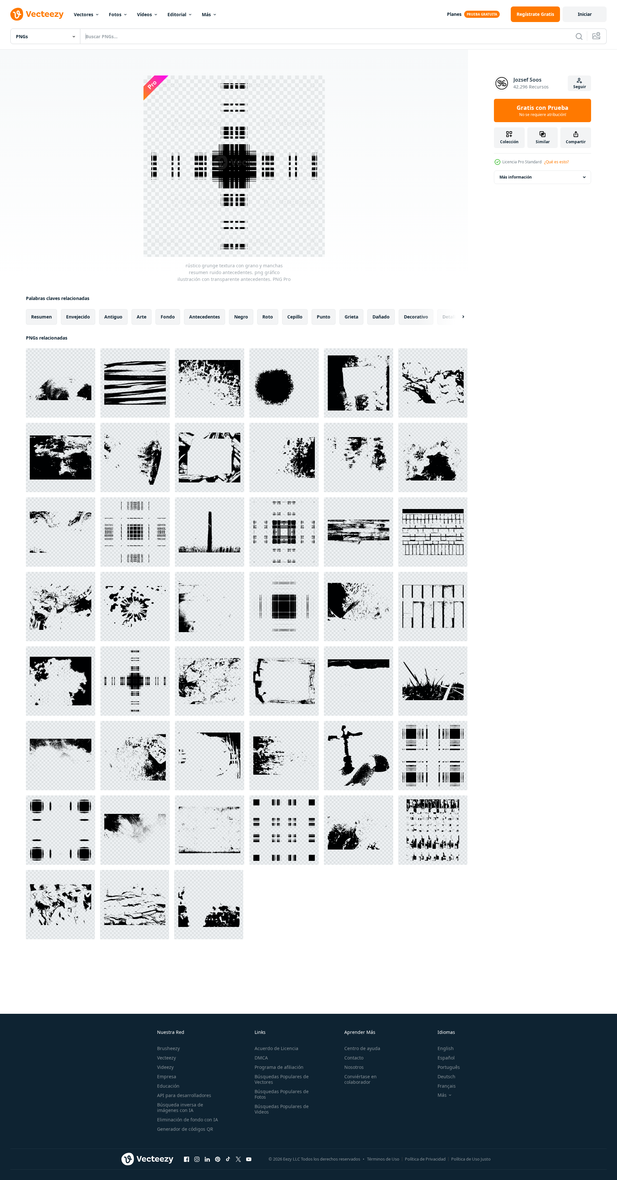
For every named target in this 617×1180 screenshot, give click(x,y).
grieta (351, 317)
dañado (381, 317)
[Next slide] (457, 317)
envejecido (78, 317)
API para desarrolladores (184, 1095)
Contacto (353, 1058)
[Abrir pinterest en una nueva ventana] (217, 1159)
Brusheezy (168, 1048)
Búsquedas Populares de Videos (282, 1109)
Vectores (83, 14)
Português (449, 1067)
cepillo (295, 317)
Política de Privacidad (425, 1159)
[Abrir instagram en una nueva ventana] (197, 1159)
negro (241, 317)
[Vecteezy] (36, 14)
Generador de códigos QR (185, 1129)
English (446, 1048)
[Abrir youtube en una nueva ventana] (248, 1159)
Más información (515, 177)
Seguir (579, 86)
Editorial (176, 14)
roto (267, 317)
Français (447, 1086)
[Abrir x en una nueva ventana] (238, 1159)
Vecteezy (166, 1058)
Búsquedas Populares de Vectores (282, 1079)
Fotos (115, 14)
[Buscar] (579, 36)
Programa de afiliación (279, 1067)
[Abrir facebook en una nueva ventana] (186, 1159)
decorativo (416, 317)
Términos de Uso (383, 1159)
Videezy (165, 1067)
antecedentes (204, 317)
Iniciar (585, 14)
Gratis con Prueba (542, 110)
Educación (168, 1086)
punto (323, 317)
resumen (41, 317)
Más (206, 14)
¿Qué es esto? (556, 162)
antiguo (113, 317)
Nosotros (354, 1067)
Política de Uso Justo (471, 1159)
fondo (168, 317)
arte (141, 317)
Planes (454, 14)
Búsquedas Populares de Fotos (282, 1094)
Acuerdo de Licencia (276, 1048)
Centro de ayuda (362, 1048)
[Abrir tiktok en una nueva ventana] (228, 1159)
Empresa (166, 1076)
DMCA (261, 1058)
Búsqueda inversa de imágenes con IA (180, 1107)
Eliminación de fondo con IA (187, 1119)
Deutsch (446, 1076)
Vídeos (144, 14)
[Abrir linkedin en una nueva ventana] (207, 1159)
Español (446, 1058)
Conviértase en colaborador (360, 1079)
